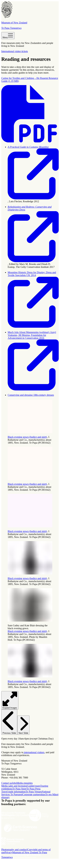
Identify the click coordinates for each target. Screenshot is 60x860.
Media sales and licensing (14, 786)
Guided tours (33, 786)
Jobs (14, 783)
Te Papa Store (19, 788)
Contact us (6, 783)
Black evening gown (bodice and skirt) (27, 437)
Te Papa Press (33, 788)
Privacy (8, 852)
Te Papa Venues (34, 791)
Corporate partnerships (33, 794)
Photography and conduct (14, 849)
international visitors (33, 752)
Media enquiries (24, 783)
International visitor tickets (14, 51)
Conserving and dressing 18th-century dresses (31, 395)
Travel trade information (13, 791)
